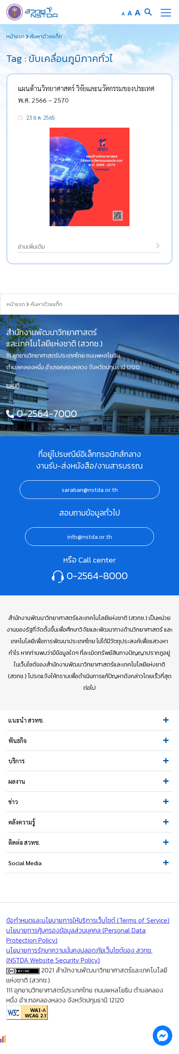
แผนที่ (13, 385)
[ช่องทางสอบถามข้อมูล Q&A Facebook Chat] (162, 1035)
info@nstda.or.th (89, 536)
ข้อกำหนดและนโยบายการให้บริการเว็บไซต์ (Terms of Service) (87, 920)
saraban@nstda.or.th (90, 489)
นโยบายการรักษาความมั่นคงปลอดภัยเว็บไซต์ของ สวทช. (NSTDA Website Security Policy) (79, 955)
